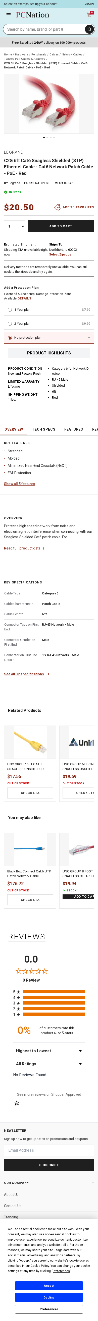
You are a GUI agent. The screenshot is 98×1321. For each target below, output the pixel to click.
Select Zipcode (60, 254)
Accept (49, 1286)
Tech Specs (43, 429)
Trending (11, 1217)
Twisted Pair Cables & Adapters (24, 58)
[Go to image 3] (51, 137)
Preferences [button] (61, 1271)
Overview (14, 429)
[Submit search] (89, 29)
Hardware (21, 54)
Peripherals (38, 54)
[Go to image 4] (54, 137)
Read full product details (24, 548)
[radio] (49, 991)
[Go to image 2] (47, 137)
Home (8, 54)
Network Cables (72, 54)
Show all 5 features (19, 484)
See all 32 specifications (24, 674)
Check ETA (30, 793)
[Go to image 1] (44, 137)
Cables (54, 54)
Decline (49, 1297)
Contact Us (12, 1206)
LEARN (89, 3)
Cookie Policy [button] (40, 1266)
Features (73, 429)
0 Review (36, 980)
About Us (11, 1195)
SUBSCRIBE (49, 1165)
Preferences (49, 1309)
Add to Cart (61, 226)
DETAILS (24, 298)
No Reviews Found (29, 1074)
